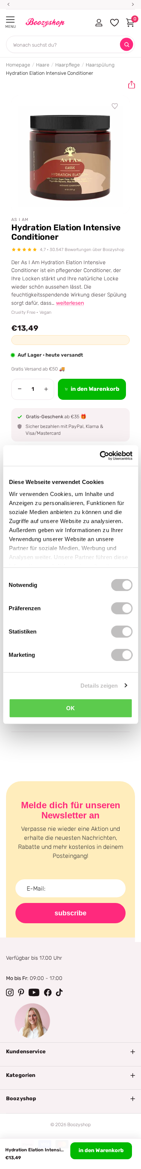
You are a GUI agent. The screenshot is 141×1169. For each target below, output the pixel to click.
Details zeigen (99, 685)
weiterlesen (70, 303)
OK (70, 708)
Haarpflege (67, 65)
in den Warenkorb (101, 1150)
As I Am (20, 219)
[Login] (98, 22)
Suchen (126, 44)
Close (70, 1052)
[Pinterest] (21, 992)
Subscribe (70, 913)
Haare (42, 65)
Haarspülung (100, 65)
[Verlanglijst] (115, 106)
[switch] (121, 608)
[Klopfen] (59, 992)
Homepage (18, 65)
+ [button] (46, 389)
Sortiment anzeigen (10, 20)
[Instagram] (10, 992)
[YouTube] (34, 992)
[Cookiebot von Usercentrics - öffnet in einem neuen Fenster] (100, 455)
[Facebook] (48, 992)
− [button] (20, 389)
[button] (128, 84)
